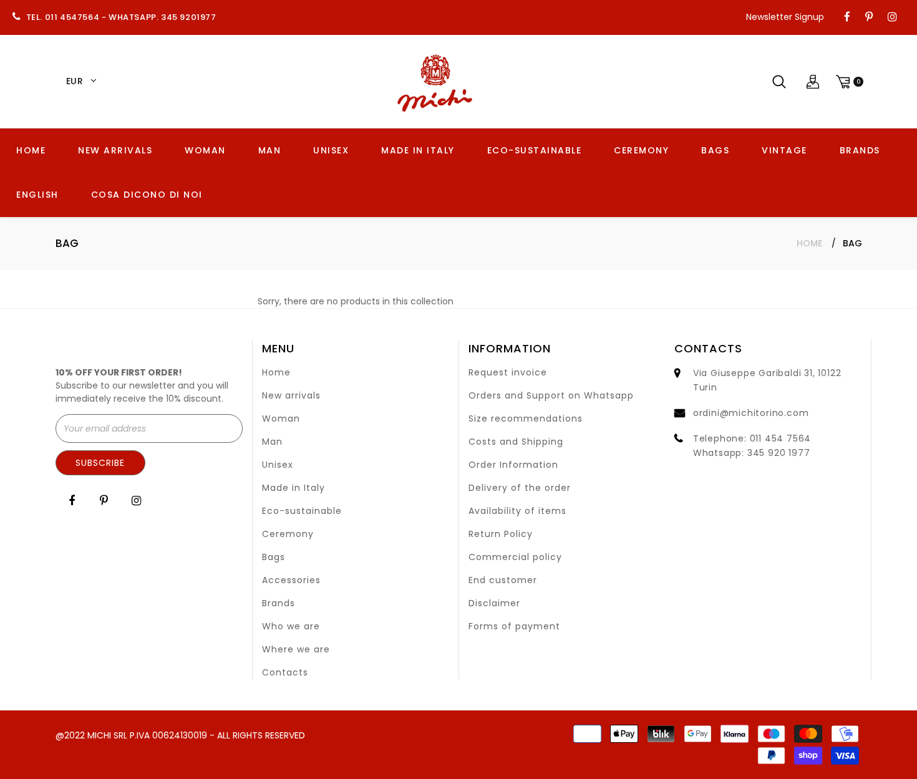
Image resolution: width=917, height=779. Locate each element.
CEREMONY (641, 150)
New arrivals (291, 395)
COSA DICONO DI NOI (147, 194)
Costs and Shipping (515, 441)
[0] (848, 81)
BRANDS (860, 150)
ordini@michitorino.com (751, 413)
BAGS (715, 150)
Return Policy (500, 534)
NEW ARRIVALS (115, 150)
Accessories (291, 580)
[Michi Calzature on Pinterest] (869, 17)
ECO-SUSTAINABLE (534, 150)
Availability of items (517, 511)
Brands (278, 603)
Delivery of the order (519, 487)
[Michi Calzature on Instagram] (892, 17)
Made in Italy (293, 487)
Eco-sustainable (302, 511)
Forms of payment (514, 626)
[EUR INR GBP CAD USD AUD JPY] (79, 82)
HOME (31, 150)
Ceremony (288, 534)
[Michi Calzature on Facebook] (847, 17)
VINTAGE (784, 150)
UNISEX (331, 150)
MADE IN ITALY (418, 150)
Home (809, 243)
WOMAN (205, 150)
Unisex (277, 464)
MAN (269, 150)
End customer (502, 580)
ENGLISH (37, 194)
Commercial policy (515, 557)
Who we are (291, 626)
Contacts (285, 672)
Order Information (513, 464)
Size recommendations (525, 418)
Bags (273, 557)
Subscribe (100, 463)
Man (272, 441)
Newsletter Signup (785, 17)
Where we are (296, 649)
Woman (281, 418)
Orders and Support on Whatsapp (551, 395)
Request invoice (507, 372)
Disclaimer (494, 603)
